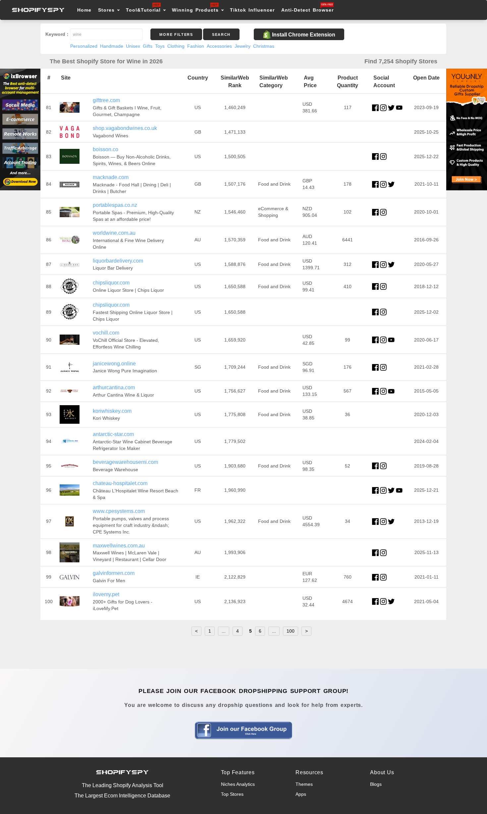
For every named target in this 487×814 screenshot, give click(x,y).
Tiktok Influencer (252, 10)
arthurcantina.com (114, 387)
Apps (301, 794)
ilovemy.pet (106, 594)
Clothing (176, 46)
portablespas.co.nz (115, 205)
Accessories (219, 46)
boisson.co (105, 149)
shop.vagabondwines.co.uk (125, 128)
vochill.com (106, 333)
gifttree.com (106, 100)
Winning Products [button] (195, 10)
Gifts (147, 46)
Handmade (111, 46)
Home (84, 10)
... (224, 631)
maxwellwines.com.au (119, 545)
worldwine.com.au (114, 233)
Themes (304, 784)
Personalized (83, 46)
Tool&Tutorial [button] (143, 10)
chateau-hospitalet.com (120, 483)
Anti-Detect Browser (307, 10)
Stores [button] (107, 10)
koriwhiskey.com (112, 411)
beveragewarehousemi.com (125, 462)
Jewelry (242, 46)
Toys (160, 46)
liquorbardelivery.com (118, 261)
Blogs (376, 784)
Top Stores (232, 794)
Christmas (263, 46)
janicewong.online (114, 363)
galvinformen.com (114, 573)
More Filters (176, 34)
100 (291, 631)
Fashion (195, 46)
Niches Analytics (238, 784)
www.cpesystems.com (119, 511)
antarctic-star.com (113, 434)
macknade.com (111, 177)
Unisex (133, 46)
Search (221, 34)
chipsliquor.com (111, 282)
